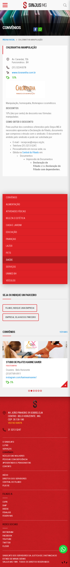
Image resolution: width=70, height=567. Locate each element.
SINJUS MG (35, 5)
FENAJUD (7, 512)
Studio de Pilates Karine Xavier (23, 362)
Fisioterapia (11, 366)
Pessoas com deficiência (15, 459)
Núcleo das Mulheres (13, 456)
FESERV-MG (8, 515)
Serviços (11, 266)
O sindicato (8, 442)
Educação (11, 232)
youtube (7, 539)
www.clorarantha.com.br (24, 72)
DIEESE (5, 509)
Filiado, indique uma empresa (19, 308)
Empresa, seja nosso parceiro (20, 317)
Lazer (9, 246)
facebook (7, 535)
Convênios (11, 197)
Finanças (11, 239)
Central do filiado (12, 482)
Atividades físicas (16, 211)
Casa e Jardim (14, 225)
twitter (7, 542)
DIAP (5, 505)
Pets (8, 252)
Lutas (5, 445)
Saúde (9, 259)
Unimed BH (11, 273)
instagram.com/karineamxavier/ (21, 377)
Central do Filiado (30, 152)
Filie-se (6, 485)
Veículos (10, 280)
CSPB (5, 502)
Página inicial (9, 40)
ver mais (63, 332)
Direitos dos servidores (15, 478)
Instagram (8, 532)
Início (5, 475)
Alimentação (13, 204)
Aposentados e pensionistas (17, 462)
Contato (7, 466)
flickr (6, 546)
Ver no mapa (15, 422)
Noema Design (64, 562)
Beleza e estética (15, 218)
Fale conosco (63, 549)
